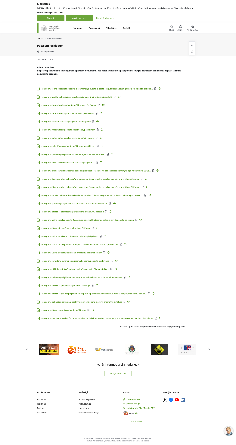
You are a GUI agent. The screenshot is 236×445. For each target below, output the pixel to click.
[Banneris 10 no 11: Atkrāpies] (159, 349)
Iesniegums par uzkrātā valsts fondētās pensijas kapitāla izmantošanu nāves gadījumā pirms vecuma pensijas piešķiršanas (97, 318)
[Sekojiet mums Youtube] (177, 399)
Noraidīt (50, 18)
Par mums (42, 412)
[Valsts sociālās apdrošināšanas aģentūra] (51, 28)
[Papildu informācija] (160, 88)
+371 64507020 (133, 399)
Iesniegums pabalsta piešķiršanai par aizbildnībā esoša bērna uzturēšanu (74, 203)
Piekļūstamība (85, 404)
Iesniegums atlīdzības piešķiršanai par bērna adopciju (65, 285)
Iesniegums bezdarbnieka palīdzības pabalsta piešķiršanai (67, 113)
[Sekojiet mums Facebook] (171, 400)
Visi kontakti (136, 421)
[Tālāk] (209, 349)
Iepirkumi (41, 404)
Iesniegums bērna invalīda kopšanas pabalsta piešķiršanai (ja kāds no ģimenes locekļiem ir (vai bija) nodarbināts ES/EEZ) (96, 170)
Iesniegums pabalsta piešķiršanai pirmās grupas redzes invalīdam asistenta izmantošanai (81, 277)
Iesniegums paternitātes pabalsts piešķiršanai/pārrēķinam (68, 138)
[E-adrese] (128, 413)
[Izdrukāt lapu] (192, 45)
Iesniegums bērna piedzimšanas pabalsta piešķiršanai (66, 228)
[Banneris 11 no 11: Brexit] (187, 349)
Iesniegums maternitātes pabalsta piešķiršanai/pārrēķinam (68, 129)
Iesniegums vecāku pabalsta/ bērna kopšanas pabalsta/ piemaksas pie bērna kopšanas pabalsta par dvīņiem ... (92, 195)
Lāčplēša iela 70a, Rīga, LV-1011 (140, 408)
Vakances (41, 399)
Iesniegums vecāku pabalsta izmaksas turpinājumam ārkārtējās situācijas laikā (77, 97)
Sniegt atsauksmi (118, 373)
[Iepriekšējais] (26, 349)
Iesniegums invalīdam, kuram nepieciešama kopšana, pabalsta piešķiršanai (75, 261)
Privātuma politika (87, 399)
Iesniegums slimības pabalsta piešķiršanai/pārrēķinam (66, 121)
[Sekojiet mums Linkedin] (183, 400)
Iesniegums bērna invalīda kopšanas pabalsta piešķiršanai (68, 162)
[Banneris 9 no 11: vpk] (132, 349)
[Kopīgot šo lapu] (192, 51)
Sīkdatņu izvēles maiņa (89, 412)
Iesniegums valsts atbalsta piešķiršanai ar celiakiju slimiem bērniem (71, 252)
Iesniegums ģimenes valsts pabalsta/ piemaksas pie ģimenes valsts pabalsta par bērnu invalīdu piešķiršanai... (91, 187)
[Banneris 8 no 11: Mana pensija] (104, 349)
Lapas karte (84, 408)
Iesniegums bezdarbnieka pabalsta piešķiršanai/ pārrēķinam (69, 105)
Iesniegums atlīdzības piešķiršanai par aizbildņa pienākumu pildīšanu (72, 211)
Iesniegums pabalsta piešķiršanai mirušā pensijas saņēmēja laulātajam (73, 154)
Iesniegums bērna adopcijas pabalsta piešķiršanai (63, 310)
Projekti (40, 408)
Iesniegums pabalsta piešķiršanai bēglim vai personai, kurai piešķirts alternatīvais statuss (81, 302)
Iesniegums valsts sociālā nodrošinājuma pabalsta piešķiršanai (69, 236)
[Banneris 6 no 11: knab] (49, 349)
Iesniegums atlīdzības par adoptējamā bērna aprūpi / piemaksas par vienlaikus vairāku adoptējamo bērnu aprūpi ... (94, 293)
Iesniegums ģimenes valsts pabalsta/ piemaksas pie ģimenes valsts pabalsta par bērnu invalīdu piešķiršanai (90, 179)
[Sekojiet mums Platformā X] (165, 400)
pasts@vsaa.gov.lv (134, 403)
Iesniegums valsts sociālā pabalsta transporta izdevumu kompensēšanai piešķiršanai (80, 244)
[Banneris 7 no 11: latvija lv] (76, 349)
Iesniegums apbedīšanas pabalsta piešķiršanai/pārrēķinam (68, 146)
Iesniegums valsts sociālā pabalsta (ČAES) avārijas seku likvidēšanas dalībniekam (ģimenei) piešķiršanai (87, 220)
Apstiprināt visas (79, 18)
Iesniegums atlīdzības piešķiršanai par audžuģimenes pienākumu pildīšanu (75, 269)
